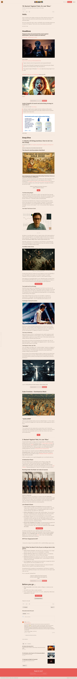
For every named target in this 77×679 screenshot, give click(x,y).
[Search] (64, 2)
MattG (25, 621)
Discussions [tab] (29, 643)
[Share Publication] (66, 2)
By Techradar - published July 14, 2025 (29, 37)
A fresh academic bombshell (47, 443)
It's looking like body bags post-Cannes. (28, 660)
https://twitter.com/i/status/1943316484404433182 (31, 60)
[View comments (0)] (30, 662)
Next (52, 607)
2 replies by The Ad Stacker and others (30, 635)
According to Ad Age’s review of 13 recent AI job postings (39, 181)
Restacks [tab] (28, 613)
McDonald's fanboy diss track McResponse (30, 74)
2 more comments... (25, 639)
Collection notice (16, 677)
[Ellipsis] (54, 622)
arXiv (32, 444)
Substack (68, 677)
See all (24, 665)
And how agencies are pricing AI (27, 654)
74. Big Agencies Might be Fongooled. (30, 659)
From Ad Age (33, 107)
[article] (38, 648)
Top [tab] (23, 643)
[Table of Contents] (1, 339)
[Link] (21, 14)
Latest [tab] (26, 643)
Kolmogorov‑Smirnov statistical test (46, 453)
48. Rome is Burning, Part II (27, 646)
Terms (13, 677)
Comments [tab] (24, 613)
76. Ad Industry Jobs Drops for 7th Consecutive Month (33, 653)
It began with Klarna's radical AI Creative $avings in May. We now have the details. (33, 648)
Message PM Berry (39, 598)
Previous (25, 607)
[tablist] (26, 614)
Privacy (11, 677)
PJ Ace (38, 69)
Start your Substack (36, 677)
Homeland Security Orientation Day (42, 448)
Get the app (42, 677)
